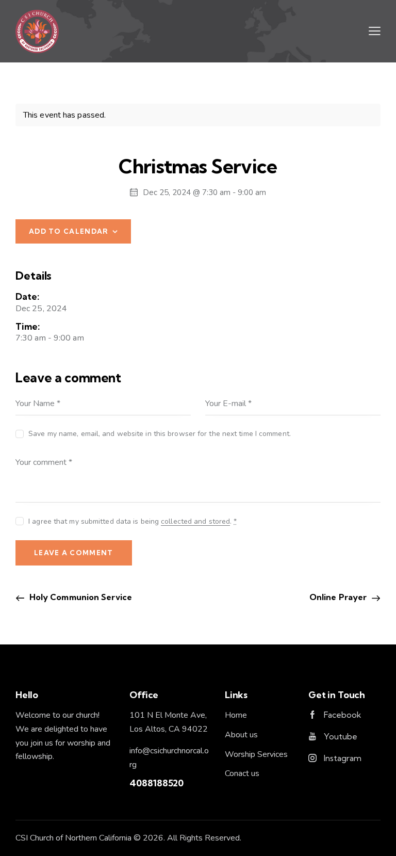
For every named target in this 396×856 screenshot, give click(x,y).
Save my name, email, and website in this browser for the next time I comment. (159, 434)
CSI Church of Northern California (73, 838)
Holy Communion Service (79, 597)
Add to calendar (69, 231)
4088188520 (156, 783)
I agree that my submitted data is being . (132, 521)
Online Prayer (339, 597)
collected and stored (195, 522)
